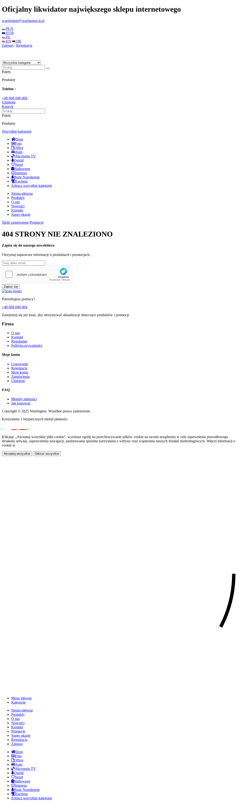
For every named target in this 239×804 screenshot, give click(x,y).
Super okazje (20, 214)
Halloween (22, 169)
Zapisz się (11, 286)
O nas (15, 202)
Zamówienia (20, 377)
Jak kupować (21, 403)
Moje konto (19, 372)
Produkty (18, 198)
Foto (18, 143)
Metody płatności (24, 399)
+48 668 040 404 (14, 98)
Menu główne (21, 698)
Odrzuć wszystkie (47, 453)
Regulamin (19, 341)
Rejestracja (24, 45)
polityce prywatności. (32, 445)
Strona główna (22, 193)
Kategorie (18, 702)
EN (8, 41)
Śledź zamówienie (15, 222)
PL (8, 37)
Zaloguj (7, 45)
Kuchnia (21, 181)
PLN (9, 29)
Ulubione (18, 381)
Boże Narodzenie (27, 177)
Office (18, 148)
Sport (19, 164)
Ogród (19, 160)
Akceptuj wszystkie (17, 453)
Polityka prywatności (26, 345)
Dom (19, 139)
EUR (9, 33)
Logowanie (19, 364)
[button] (17, 131)
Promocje (37, 222)
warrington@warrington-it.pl (23, 21)
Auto (18, 152)
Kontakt (17, 210)
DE (18, 41)
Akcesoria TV (25, 156)
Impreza (21, 173)
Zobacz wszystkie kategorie (31, 186)
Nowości (18, 206)
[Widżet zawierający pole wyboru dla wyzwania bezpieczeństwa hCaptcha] (37, 274)
